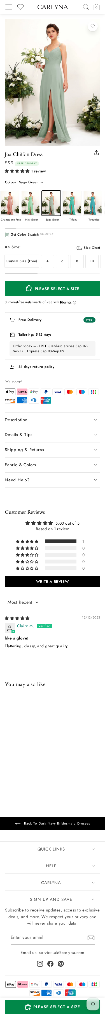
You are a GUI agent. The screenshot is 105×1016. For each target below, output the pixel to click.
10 (92, 261)
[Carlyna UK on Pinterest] (61, 963)
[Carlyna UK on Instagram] (40, 963)
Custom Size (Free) (21, 261)
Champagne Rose (10, 203)
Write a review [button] (52, 581)
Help (51, 866)
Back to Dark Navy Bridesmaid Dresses (56, 823)
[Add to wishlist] (92, 26)
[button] (17, 171)
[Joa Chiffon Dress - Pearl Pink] (23, 765)
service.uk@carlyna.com (61, 952)
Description (16, 420)
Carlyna (51, 883)
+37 (44, 766)
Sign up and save (51, 899)
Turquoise (92, 203)
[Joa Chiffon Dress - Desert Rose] (37, 765)
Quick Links (51, 849)
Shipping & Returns (24, 450)
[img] (17, 618)
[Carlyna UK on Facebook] (50, 963)
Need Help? (17, 480)
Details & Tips (18, 435)
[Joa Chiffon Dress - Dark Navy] (8, 765)
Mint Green (30, 203)
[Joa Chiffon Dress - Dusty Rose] (30, 765)
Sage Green (51, 203)
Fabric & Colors (20, 465)
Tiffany (72, 203)
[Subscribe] (91, 937)
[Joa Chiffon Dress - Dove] (15, 765)
